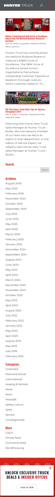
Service (15, 46)
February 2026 (14, 193)
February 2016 (14, 356)
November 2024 (15, 249)
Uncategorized (14, 419)
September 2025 (15, 208)
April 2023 (11, 305)
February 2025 (14, 239)
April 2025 (11, 229)
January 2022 (13, 325)
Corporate (24, 43)
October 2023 (14, 295)
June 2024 (12, 264)
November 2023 (15, 290)
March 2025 (12, 234)
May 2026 (11, 188)
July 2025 (11, 214)
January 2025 (13, 244)
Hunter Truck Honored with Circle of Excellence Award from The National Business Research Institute (26, 39)
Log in (9, 432)
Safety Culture (14, 404)
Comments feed (15, 442)
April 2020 (11, 336)
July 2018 (11, 351)
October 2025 (14, 203)
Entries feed (13, 437)
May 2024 (11, 269)
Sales (17, 117)
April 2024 (11, 274)
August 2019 (13, 340)
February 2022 (14, 320)
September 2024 (16, 254)
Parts (8, 394)
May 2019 (11, 346)
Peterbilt (9, 117)
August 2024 (13, 259)
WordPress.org (14, 448)
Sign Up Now (27, 487)
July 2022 (11, 315)
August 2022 (13, 310)
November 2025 (15, 198)
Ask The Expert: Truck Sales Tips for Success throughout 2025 (25, 110)
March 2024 (13, 280)
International (13, 379)
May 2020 (11, 330)
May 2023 (11, 300)
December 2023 (15, 285)
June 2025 (11, 218)
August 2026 (13, 183)
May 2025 (11, 224)
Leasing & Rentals (16, 384)
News (8, 46)
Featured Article (38, 43)
